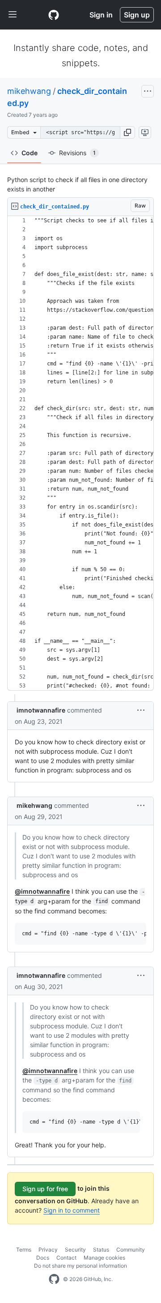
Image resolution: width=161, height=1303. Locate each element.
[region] (80, 453)
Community (130, 1249)
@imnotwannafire (42, 891)
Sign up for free (45, 1189)
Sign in (101, 14)
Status (101, 1249)
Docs (42, 1257)
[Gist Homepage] (53, 14)
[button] (127, 132)
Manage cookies (104, 1257)
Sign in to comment (71, 1210)
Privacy (48, 1249)
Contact (66, 1257)
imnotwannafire (41, 710)
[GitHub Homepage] (54, 1279)
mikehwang (29, 91)
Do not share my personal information (80, 1265)
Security (75, 1249)
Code (29, 153)
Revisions (77, 153)
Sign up (137, 14)
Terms (23, 1249)
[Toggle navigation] (12, 15)
